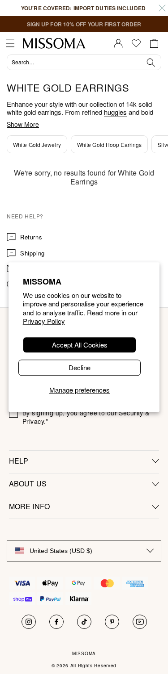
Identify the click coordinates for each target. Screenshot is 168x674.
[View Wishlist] (136, 43)
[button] (10, 43)
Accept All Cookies (80, 344)
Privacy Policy (44, 321)
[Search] (84, 63)
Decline (79, 367)
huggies (115, 112)
